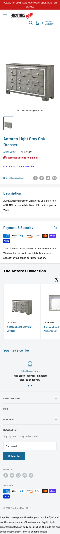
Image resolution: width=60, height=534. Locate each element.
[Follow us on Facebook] (5, 475)
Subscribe (14, 455)
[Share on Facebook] (35, 177)
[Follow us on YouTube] (24, 475)
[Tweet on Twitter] (48, 177)
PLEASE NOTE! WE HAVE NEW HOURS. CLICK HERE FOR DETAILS (30, 4)
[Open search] (31, 23)
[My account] (37, 23)
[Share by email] (54, 177)
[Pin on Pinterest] (41, 177)
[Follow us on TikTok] (31, 475)
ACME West (9, 152)
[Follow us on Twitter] (12, 475)
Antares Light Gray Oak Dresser (19, 328)
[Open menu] (5, 16)
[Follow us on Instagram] (18, 475)
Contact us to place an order (18, 166)
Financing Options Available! (22, 157)
